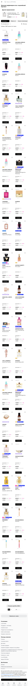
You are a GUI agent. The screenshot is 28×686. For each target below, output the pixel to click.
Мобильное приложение (6, 666)
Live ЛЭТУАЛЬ (4, 657)
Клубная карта (4, 627)
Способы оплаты (4, 641)
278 (16, 609)
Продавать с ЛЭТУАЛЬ (6, 625)
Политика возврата (5, 653)
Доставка (3, 643)
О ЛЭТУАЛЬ (3, 623)
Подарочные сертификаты (7, 629)
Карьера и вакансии (5, 634)
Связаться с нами (5, 655)
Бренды (2, 664)
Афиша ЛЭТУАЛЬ (5, 659)
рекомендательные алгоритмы (7, 674)
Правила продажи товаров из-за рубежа (10, 647)
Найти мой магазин (5, 631)
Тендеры (3, 668)
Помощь (3, 639)
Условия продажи (5, 645)
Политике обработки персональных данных (12, 676)
